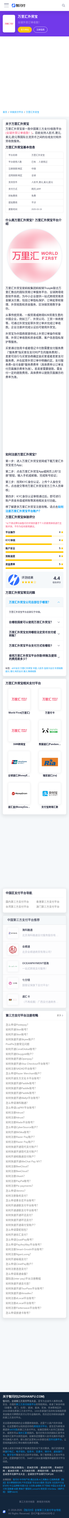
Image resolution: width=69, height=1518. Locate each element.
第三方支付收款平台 (26, 1404)
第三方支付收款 (27, 1502)
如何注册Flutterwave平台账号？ (24, 1308)
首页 (5, 112)
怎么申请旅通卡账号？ (18, 1313)
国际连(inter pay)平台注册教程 (23, 1278)
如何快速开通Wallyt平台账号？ (23, 1098)
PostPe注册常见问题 (17, 1044)
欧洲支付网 (46, 1467)
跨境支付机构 (43, 1502)
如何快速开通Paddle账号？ (21, 1083)
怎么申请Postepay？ (17, 1024)
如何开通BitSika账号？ (19, 1132)
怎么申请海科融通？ (17, 1103)
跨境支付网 (43, 1471)
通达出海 (34, 1479)
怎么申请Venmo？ (16, 1190)
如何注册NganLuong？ (19, 1254)
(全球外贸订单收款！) (19, 132)
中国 (35, 668)
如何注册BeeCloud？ (18, 1166)
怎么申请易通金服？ (17, 1274)
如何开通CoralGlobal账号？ (22, 1049)
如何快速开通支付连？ (18, 1283)
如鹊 (16, 1489)
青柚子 (22, 1489)
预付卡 (48, 1451)
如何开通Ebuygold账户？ (20, 1054)
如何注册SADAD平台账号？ (22, 1068)
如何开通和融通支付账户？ (21, 1156)
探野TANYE (12, 1492)
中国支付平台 (16, 112)
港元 (12, 671)
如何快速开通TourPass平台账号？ (25, 1288)
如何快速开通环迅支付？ (20, 1215)
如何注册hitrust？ (16, 1112)
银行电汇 (9, 1451)
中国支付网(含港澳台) (13, 1467)
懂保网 (28, 1489)
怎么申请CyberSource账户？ (22, 1127)
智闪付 (16, 1479)
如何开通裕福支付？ (17, 1259)
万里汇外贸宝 (32, 112)
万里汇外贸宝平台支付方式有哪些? (30, 645)
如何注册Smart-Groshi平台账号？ (25, 1249)
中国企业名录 (57, 1486)
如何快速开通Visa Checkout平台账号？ (28, 1063)
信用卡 (30, 1451)
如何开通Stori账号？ (17, 1029)
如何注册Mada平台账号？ (21, 1122)
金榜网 (38, 1486)
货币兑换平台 (55, 1439)
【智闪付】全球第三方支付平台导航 (42, 1510)
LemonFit (36, 1489)
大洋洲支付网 (28, 1471)
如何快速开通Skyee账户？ (21, 1039)
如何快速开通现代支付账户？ (22, 1147)
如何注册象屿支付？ (17, 1195)
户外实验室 (27, 1483)
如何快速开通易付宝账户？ (21, 1225)
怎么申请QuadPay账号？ (20, 1239)
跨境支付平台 (40, 1426)
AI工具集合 (44, 1479)
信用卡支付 (49, 668)
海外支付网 (56, 1471)
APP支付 (16, 668)
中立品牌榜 (14, 1486)
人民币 (40, 668)
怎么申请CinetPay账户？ (20, 1264)
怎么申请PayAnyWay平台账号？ (24, 1244)
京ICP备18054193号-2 (42, 1513)
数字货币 (11, 1455)
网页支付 (19, 671)
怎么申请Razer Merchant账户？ (24, 1073)
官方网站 (25, 30)
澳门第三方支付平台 (47, 906)
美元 (25, 671)
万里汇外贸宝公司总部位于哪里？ (29, 602)
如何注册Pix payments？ (20, 1185)
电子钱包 (20, 1451)
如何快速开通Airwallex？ (20, 1293)
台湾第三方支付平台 (17, 906)
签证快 (48, 1483)
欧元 (8, 671)
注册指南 (40, 30)
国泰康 (10, 1489)
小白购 (32, 1486)
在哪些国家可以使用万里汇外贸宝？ (31, 622)
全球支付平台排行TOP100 (41, 1474)
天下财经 (46, 1486)
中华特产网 (25, 1479)
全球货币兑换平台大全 (14, 1474)
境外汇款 (22, 1433)
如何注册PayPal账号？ (19, 1181)
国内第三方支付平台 (17, 901)
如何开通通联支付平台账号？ (22, 1205)
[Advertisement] (34, 73)
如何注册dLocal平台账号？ (21, 1298)
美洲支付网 (13, 1471)
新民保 (44, 1489)
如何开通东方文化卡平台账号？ (24, 1078)
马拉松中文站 (58, 1483)
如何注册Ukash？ (16, 1176)
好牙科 (6, 1486)
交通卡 (39, 1451)
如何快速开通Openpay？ (20, 1058)
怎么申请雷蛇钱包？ (17, 1229)
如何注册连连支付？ (17, 1269)
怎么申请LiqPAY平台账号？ (21, 1107)
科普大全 (24, 1486)
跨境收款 (32, 671)
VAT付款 (13, 1429)
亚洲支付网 (32, 1467)
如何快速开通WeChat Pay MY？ (24, 1161)
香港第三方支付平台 (47, 901)
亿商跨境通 (54, 1479)
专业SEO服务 (38, 1483)
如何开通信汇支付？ (17, 1234)
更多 (59, 1015)
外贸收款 (59, 668)
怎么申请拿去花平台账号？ (21, 1200)
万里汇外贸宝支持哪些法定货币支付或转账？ (32, 634)
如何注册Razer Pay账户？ (21, 1137)
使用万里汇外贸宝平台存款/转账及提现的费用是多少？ (33, 657)
